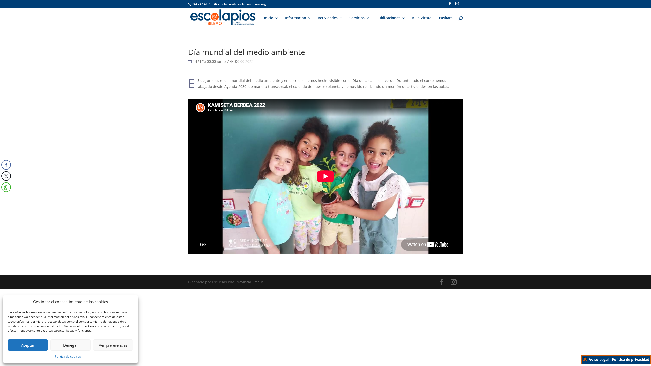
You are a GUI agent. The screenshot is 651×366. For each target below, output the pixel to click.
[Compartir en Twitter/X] (6, 176)
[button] (6, 197)
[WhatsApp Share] (6, 187)
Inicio (268, 18)
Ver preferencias (113, 345)
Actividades (328, 18)
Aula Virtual (422, 18)
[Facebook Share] (6, 165)
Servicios (357, 18)
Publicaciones (388, 18)
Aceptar (27, 345)
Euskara (446, 18)
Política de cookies (68, 356)
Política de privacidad (630, 359)
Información (295, 18)
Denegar (70, 345)
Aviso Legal (599, 359)
